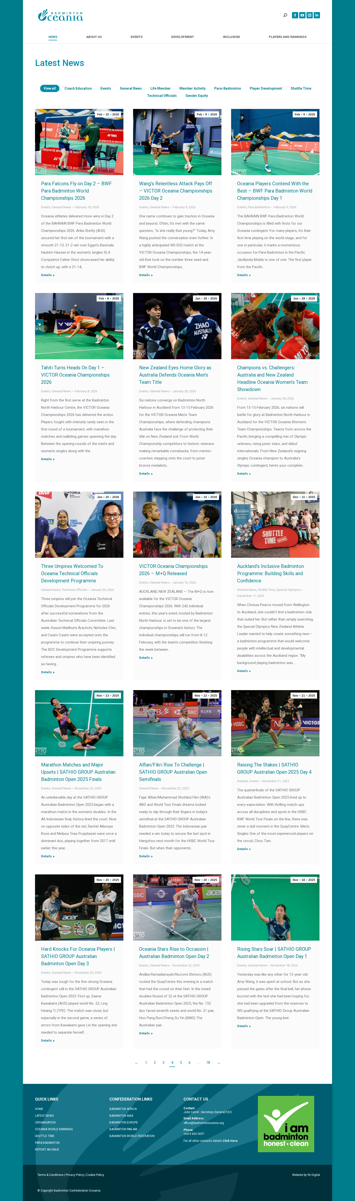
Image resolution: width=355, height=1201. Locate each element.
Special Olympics (289, 590)
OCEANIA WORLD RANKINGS (54, 1129)
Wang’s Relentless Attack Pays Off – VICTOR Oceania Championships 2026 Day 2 (175, 191)
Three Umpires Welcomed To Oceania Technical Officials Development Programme (72, 573)
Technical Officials (162, 96)
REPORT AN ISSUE (47, 1149)
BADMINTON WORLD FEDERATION (132, 1136)
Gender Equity (196, 96)
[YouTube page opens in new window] (302, 15)
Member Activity (192, 88)
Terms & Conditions (50, 1175)
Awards (242, 781)
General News (131, 88)
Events (105, 88)
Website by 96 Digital (306, 1175)
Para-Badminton (227, 88)
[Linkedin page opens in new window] (317, 15)
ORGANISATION (45, 1122)
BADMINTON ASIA (121, 1115)
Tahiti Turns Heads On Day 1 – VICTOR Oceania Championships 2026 (75, 375)
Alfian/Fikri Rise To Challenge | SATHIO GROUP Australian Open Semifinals (173, 772)
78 (208, 1062)
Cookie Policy (95, 1175)
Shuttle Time (301, 88)
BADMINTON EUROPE (123, 1122)
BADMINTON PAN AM (123, 1129)
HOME (39, 1109)
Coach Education (78, 88)
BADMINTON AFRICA (123, 1109)
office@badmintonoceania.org (204, 1123)
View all (50, 88)
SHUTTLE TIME (44, 1136)
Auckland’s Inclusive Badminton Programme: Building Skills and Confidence (270, 573)
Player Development (266, 88)
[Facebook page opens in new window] (295, 15)
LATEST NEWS (44, 1115)
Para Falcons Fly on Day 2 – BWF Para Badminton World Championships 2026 (76, 191)
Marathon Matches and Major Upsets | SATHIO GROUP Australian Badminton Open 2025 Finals (78, 772)
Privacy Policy (75, 1175)
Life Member (160, 88)
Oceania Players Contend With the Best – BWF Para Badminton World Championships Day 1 (274, 191)
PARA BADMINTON (47, 1142)
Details (46, 275)
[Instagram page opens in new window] (309, 15)
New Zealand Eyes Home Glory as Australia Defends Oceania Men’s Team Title (175, 375)
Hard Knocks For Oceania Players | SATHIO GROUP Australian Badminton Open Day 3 (78, 956)
